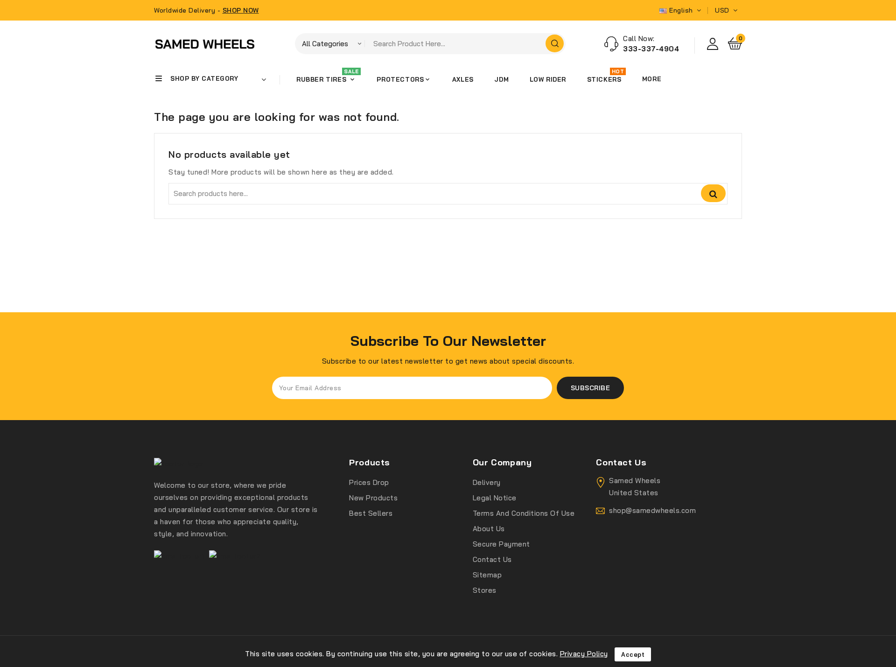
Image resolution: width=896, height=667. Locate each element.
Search (713, 193)
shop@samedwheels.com (652, 510)
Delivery (487, 482)
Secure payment (501, 544)
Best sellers (370, 513)
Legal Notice (495, 497)
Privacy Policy (584, 653)
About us (489, 528)
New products (373, 497)
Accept (632, 654)
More (651, 79)
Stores (485, 590)
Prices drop (369, 482)
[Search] (555, 43)
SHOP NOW (241, 10)
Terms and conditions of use (524, 513)
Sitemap (487, 574)
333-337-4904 (651, 48)
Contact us (492, 559)
